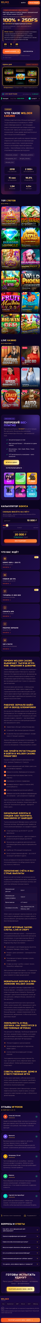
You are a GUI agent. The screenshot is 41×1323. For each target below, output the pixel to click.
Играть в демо (11, 462)
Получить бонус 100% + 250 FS (20, 1289)
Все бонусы (28, 51)
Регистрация (34, 2)
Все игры (5, 203)
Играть (29, 1316)
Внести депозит (20, 541)
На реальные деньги (14, 468)
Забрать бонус (10, 51)
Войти (23, 2)
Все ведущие (6, 343)
